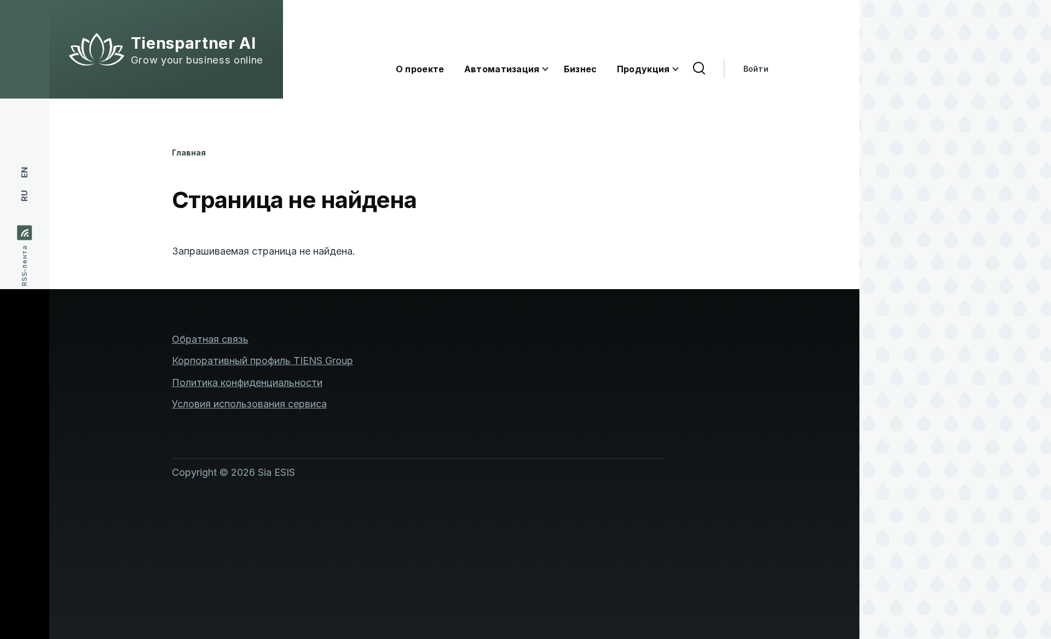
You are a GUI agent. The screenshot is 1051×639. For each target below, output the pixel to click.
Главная (189, 152)
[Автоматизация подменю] (552, 69)
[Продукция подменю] (682, 69)
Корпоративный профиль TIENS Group (262, 360)
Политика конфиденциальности (247, 382)
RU (24, 196)
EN (24, 172)
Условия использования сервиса (249, 404)
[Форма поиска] (699, 69)
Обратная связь (210, 339)
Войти (756, 68)
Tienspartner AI (193, 43)
